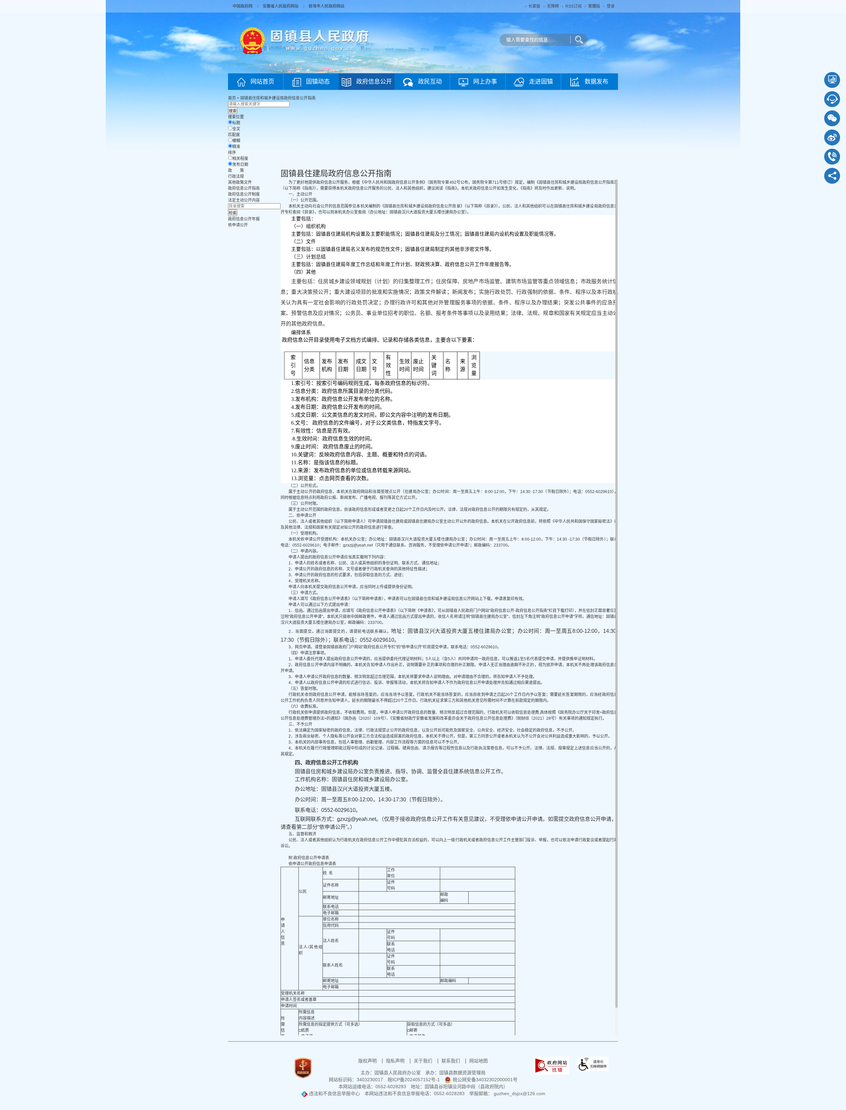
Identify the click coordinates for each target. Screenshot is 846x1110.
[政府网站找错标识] (551, 1065)
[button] (534, 6)
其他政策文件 (240, 182)
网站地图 (478, 1060)
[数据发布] (832, 80)
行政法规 (236, 176)
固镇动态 (318, 81)
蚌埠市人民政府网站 (326, 6)
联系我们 (451, 1060)
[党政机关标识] (303, 1067)
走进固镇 (541, 81)
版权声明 (368, 1060)
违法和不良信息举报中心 (334, 1093)
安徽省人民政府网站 (281, 6)
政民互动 (430, 81)
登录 (611, 6)
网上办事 (485, 81)
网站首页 (262, 81)
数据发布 (596, 81)
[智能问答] (832, 99)
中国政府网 (243, 6)
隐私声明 (396, 1060)
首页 (232, 98)
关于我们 (424, 1060)
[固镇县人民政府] (304, 40)
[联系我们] (832, 157)
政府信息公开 (374, 81)
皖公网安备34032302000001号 (485, 1079)
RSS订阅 (573, 6)
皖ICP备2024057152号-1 (414, 1079)
